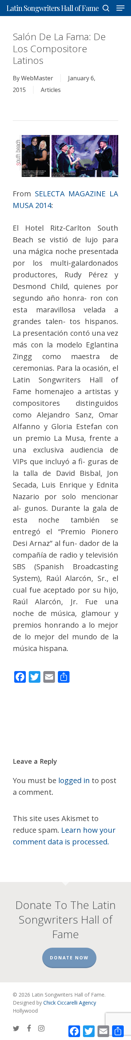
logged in (74, 780)
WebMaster (37, 78)
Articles (51, 90)
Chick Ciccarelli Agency (69, 1002)
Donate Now (69, 958)
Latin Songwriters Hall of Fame (53, 8)
